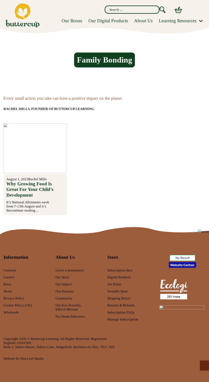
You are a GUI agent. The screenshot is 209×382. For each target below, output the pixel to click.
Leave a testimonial (70, 270)
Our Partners (65, 291)
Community (64, 298)
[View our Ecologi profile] (173, 289)
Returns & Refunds (121, 305)
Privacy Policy (13, 298)
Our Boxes (72, 20)
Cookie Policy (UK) (17, 305)
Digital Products (119, 277)
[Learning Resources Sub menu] (201, 21)
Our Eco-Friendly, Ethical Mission (68, 307)
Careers (8, 277)
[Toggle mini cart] (178, 10)
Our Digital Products (108, 20)
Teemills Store (117, 291)
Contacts (9, 270)
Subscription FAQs (121, 312)
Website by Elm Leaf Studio (23, 358)
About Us (143, 20)
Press (7, 284)
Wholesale (11, 312)
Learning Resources (178, 20)
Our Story (63, 277)
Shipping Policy (118, 298)
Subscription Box (119, 270)
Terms (7, 291)
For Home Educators (70, 316)
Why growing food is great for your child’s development (29, 189)
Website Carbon (182, 265)
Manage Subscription (122, 319)
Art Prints (114, 284)
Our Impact (64, 284)
